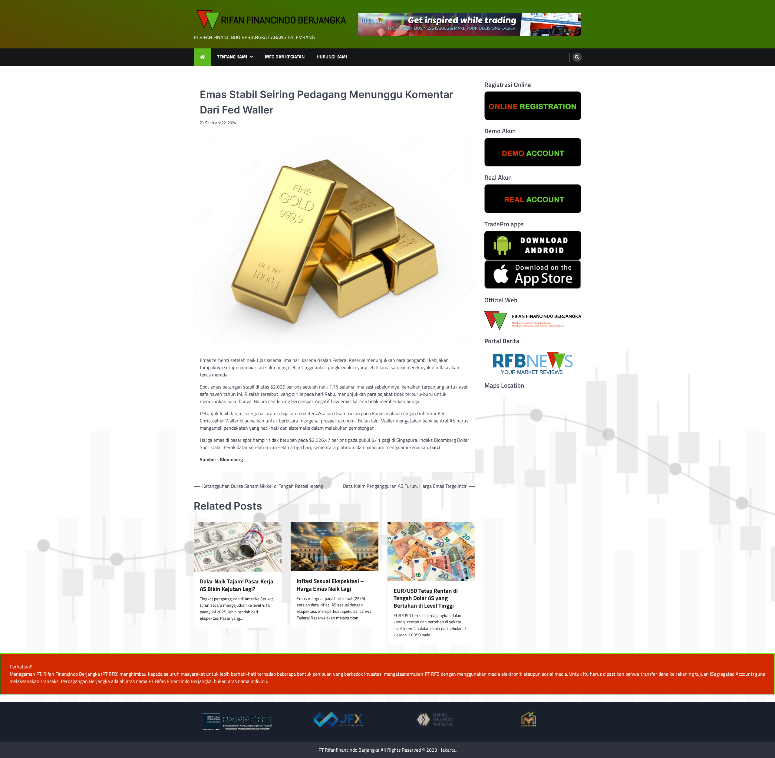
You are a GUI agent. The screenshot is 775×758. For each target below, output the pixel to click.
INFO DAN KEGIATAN (285, 56)
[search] (577, 57)
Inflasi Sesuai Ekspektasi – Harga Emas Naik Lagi (330, 584)
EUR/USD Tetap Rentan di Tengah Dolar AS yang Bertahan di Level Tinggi (426, 598)
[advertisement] (469, 24)
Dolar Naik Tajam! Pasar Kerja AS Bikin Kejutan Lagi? (236, 585)
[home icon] (202, 57)
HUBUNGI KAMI (332, 56)
